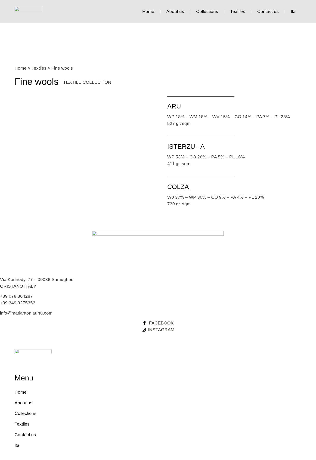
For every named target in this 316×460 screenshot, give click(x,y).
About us (175, 11)
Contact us (268, 11)
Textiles (237, 11)
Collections (207, 11)
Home (148, 11)
